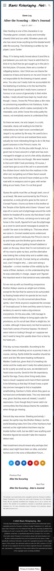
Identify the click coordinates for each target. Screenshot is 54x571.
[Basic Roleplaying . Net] (26, 6)
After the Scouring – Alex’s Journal (27, 487)
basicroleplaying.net (15, 524)
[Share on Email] (42, 463)
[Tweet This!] (11, 463)
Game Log (27, 15)
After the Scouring (19, 478)
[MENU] (4, 5)
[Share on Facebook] (17, 463)
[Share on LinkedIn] (23, 463)
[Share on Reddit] (36, 463)
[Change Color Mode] (45, 5)
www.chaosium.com (12, 508)
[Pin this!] (30, 463)
